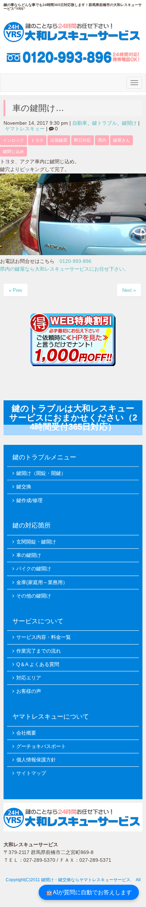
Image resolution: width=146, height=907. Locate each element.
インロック (13, 140)
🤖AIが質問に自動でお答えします (89, 892)
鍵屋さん (121, 140)
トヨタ (37, 140)
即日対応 (82, 140)
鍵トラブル (104, 123)
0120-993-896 (75, 261)
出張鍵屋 (58, 140)
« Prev (15, 290)
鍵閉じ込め (13, 151)
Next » (129, 290)
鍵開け (129, 123)
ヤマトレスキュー (25, 128)
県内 (102, 140)
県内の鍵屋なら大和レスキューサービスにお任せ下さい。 (64, 269)
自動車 (79, 123)
